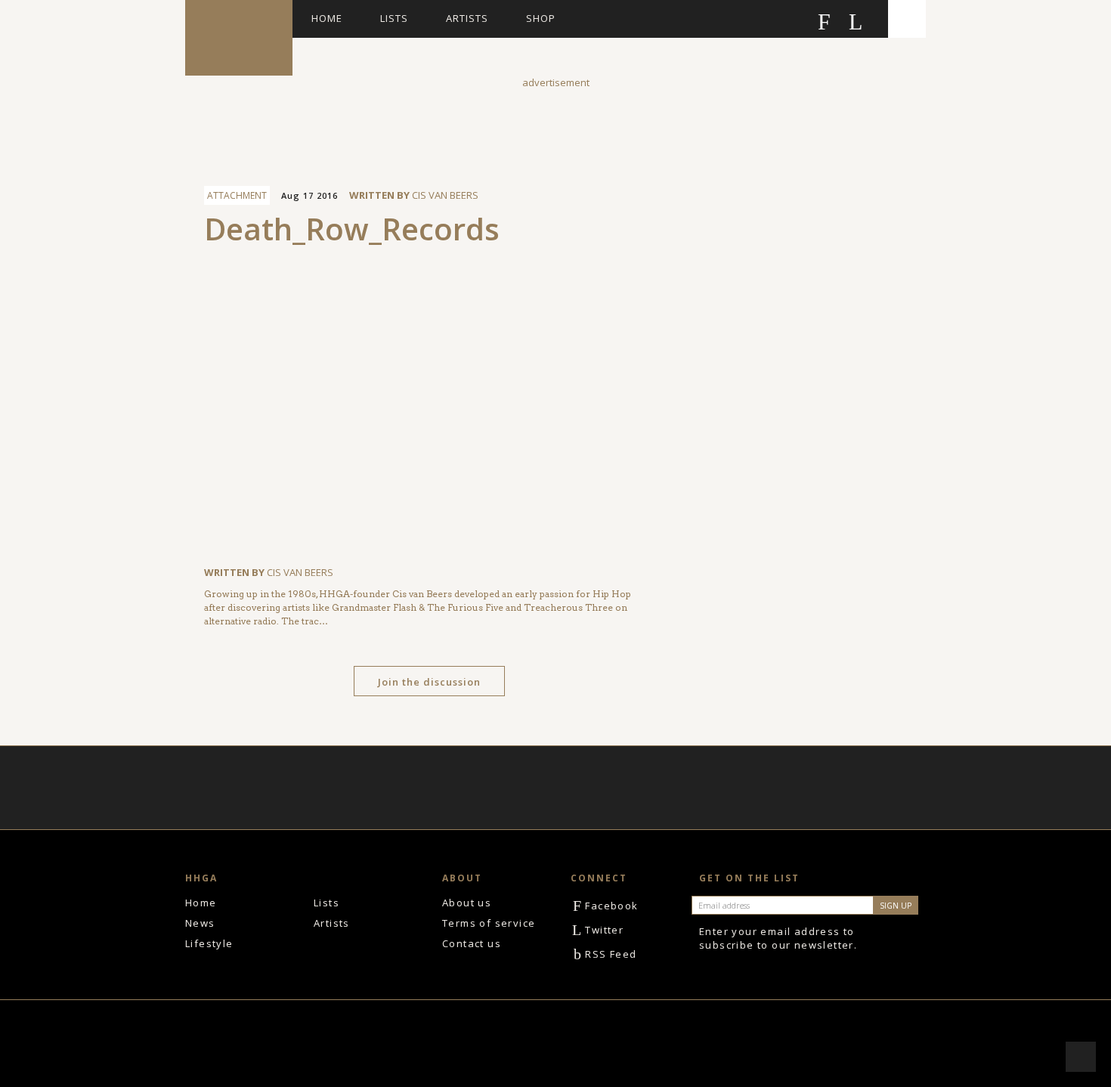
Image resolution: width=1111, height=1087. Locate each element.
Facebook (606, 905)
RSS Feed (605, 954)
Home (326, 18)
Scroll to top (1081, 1057)
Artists (467, 18)
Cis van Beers (445, 195)
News (200, 923)
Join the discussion (429, 682)
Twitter (598, 930)
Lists (394, 18)
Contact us (471, 943)
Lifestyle (209, 943)
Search (907, 19)
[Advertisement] (555, 124)
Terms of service (488, 923)
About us (466, 902)
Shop (541, 18)
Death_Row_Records (352, 228)
